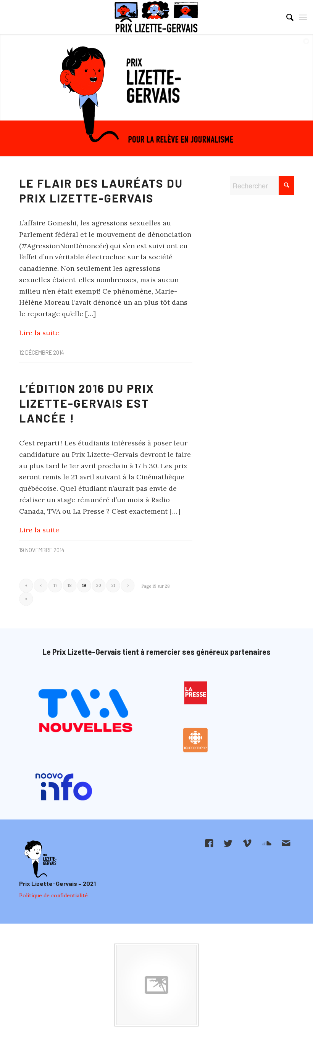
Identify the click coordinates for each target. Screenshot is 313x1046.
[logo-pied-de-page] (40, 859)
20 (98, 585)
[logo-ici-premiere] (196, 740)
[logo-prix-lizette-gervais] (157, 17)
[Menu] (303, 17)
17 (55, 585)
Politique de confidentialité (53, 895)
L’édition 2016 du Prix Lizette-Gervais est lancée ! (86, 403)
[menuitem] (286, 17)
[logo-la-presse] (196, 693)
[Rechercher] (286, 17)
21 (113, 585)
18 (70, 585)
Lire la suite (39, 332)
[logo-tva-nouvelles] (85, 712)
